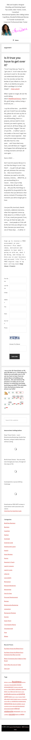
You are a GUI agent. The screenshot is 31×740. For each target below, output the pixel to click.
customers (23, 689)
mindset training (22, 701)
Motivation (7, 582)
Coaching (7, 531)
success (12, 714)
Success (6, 617)
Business (6, 527)
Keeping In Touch (9, 562)
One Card (6, 668)
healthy (13, 696)
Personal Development (11, 597)
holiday (16, 696)
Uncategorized (8, 628)
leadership (20, 699)
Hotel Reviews (8, 554)
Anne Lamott (15, 89)
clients (13, 689)
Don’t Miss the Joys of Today (12, 665)
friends (19, 691)
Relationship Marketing (11, 605)
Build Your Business (9, 523)
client (9, 689)
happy (10, 697)
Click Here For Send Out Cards (12, 511)
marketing (15, 701)
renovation (7, 609)
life (9, 701)
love (10, 701)
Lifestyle (6, 574)
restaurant (17, 711)
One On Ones (8, 593)
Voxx (5, 632)
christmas (6, 689)
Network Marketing (10, 585)
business (16, 681)
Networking (7, 589)
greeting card (15, 694)
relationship (8, 711)
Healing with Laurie (10, 546)
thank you (17, 714)
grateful (22, 691)
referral (17, 709)
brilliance (10, 682)
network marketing (16, 704)
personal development (19, 706)
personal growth (9, 708)
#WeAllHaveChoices (14, 99)
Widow (6, 636)
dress (9, 691)
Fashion (6, 535)
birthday (6, 682)
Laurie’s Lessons (13, 699)
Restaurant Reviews (10, 613)
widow (22, 714)
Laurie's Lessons (9, 566)
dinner (5, 691)
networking (8, 704)
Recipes (6, 601)
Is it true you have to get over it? (14, 61)
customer (18, 689)
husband (20, 696)
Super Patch (7, 621)
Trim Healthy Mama (10, 624)
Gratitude (7, 539)
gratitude (7, 694)
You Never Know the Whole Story (13, 648)
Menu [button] (17, 40)
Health (6, 550)
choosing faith (12, 685)
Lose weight (7, 578)
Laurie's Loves (8, 570)
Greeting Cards (8, 543)
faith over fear (14, 691)
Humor (6, 558)
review (21, 711)
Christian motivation (18, 687)
